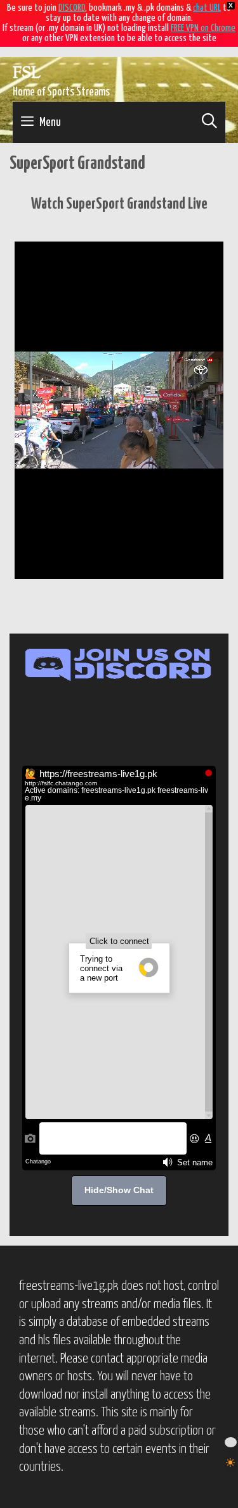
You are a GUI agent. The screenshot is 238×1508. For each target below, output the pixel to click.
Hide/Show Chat (119, 1190)
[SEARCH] (209, 122)
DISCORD (71, 8)
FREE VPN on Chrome (203, 28)
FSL (27, 74)
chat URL (207, 8)
